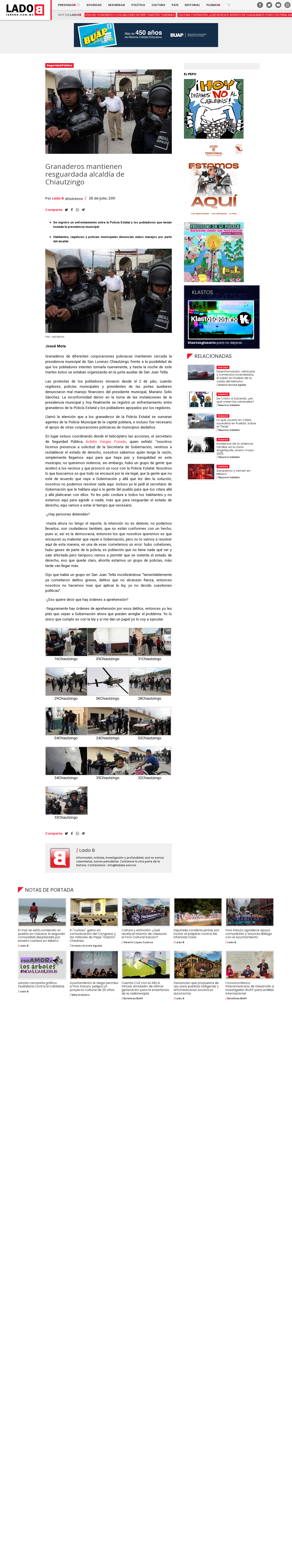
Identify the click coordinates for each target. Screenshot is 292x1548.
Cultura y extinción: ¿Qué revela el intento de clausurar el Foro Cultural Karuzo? (166, 15)
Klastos (202, 292)
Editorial (192, 5)
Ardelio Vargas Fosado (106, 441)
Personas (69, 5)
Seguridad (116, 5)
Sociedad (94, 5)
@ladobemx (74, 199)
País (175, 5)
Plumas (213, 5)
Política (138, 5)
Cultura (158, 5)
